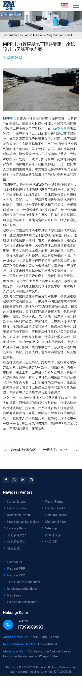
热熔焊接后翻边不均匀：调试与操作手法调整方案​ (23, 450)
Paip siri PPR (16, 568)
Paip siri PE (15, 562)
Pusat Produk (16, 508)
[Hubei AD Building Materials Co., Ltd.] (10, 5)
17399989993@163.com (41, 637)
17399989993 (30, 627)
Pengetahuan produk (59, 35)
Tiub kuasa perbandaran (23, 582)
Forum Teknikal (33, 35)
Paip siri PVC (16, 575)
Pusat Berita (54, 502)
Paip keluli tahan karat (22, 602)
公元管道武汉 (16, 535)
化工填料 (51, 541)
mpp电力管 (58, 128)
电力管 (15, 118)
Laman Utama (12, 35)
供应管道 (13, 548)
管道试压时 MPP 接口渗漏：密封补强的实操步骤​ (57, 450)
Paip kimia (14, 595)
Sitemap (51, 528)
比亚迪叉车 (53, 535)
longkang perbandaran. (22, 589)
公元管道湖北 (16, 541)
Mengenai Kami (55, 522)
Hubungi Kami (16, 528)
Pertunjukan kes (56, 515)
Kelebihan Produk (19, 515)
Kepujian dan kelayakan (23, 522)
